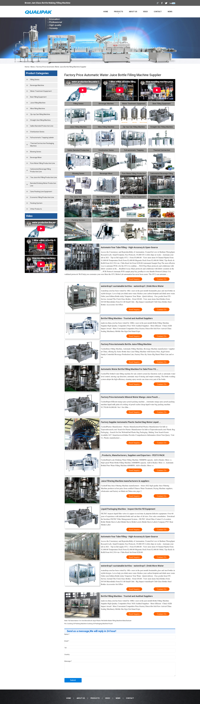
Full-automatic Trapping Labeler (42, 137)
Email (66, 641)
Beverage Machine (106, 103)
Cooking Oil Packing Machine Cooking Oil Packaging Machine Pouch (90, 623)
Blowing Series (78, 173)
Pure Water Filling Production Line (42, 163)
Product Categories (37, 73)
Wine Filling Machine (106, 127)
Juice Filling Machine (78, 127)
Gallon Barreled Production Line (41, 126)
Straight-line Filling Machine (161, 127)
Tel (65, 648)
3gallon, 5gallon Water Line (162, 220)
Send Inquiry (134, 279)
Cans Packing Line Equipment (134, 197)
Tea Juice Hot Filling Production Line (43, 177)
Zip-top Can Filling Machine (134, 127)
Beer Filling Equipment (162, 103)
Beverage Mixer (106, 173)
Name (66, 634)
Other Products (106, 220)
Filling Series (78, 103)
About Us (133, 12)
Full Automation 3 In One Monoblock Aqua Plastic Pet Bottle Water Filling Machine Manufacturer (99, 620)
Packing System (78, 220)
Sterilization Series (106, 150)
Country (66, 654)
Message (68, 661)
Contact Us (161, 279)
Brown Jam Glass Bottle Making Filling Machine (47, 3)
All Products (134, 220)
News (170, 12)
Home (105, 12)
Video (145, 12)
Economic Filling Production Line (42, 197)
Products (118, 12)
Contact (158, 12)
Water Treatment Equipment (133, 103)
